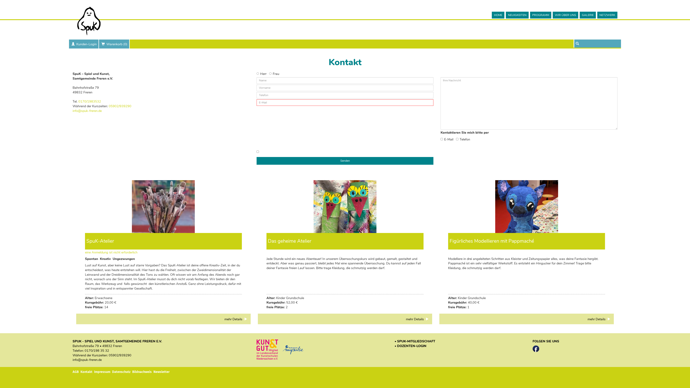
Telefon (465, 139)
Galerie (588, 15)
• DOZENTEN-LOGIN (410, 346)
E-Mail (448, 139)
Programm (540, 15)
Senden (345, 161)
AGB (76, 372)
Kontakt (86, 372)
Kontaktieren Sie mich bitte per (465, 132)
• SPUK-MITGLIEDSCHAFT (415, 341)
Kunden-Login (86, 44)
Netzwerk (607, 15)
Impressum (102, 372)
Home (498, 15)
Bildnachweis (142, 372)
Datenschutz (121, 372)
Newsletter (161, 372)
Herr (263, 74)
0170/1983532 (89, 101)
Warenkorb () (116, 44)
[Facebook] (536, 348)
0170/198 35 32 (97, 350)
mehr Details (233, 319)
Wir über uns (565, 15)
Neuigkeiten (517, 15)
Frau (276, 74)
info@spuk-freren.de (87, 111)
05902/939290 (120, 106)
